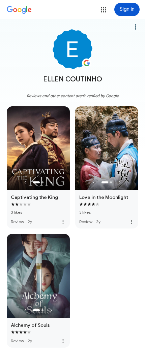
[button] (103, 9)
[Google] (19, 10)
